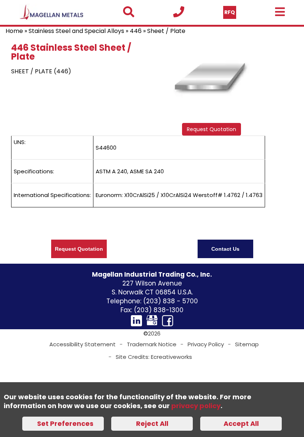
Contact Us (225, 249)
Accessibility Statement (82, 344)
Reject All (152, 423)
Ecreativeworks (171, 357)
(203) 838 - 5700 (170, 301)
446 (136, 31)
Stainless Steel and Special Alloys (76, 31)
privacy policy (196, 405)
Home (14, 31)
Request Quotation (211, 129)
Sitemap (247, 344)
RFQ (229, 12)
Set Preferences (65, 423)
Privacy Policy (206, 344)
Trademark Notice (151, 344)
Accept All (241, 423)
